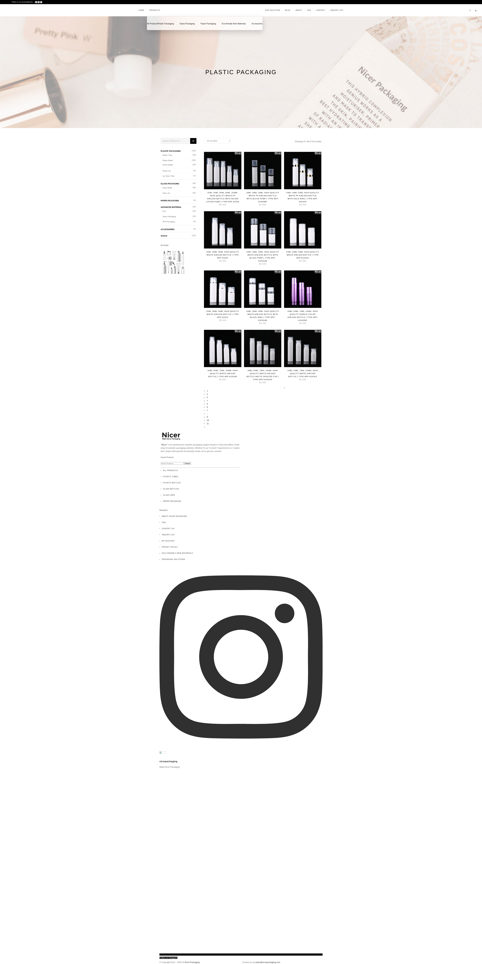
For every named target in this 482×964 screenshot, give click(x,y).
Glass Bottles (171, 489)
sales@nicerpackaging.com (267, 962)
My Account (168, 541)
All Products (170, 470)
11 (208, 423)
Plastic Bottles (172, 483)
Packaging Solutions (173, 559)
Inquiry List (168, 535)
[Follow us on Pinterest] (41, 2)
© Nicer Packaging (191, 962)
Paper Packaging (172, 501)
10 (208, 420)
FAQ (164, 522)
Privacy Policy (170, 547)
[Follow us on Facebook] (36, 2)
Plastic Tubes (170, 477)
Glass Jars (169, 495)
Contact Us (168, 528)
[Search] (193, 141)
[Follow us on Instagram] (38, 2)
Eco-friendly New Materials (177, 553)
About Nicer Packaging (174, 516)
